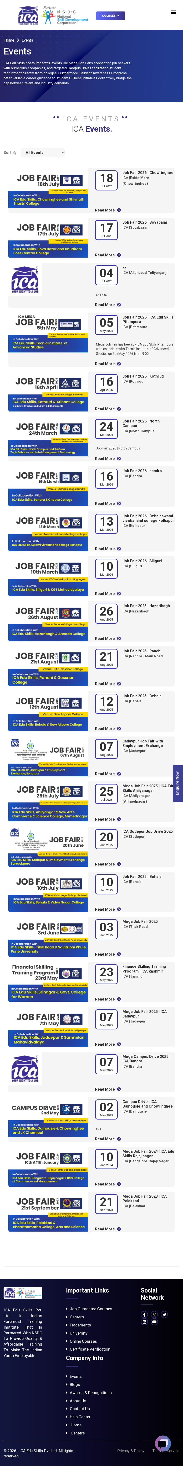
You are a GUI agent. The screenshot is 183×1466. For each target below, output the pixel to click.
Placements (80, 1325)
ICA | (135, 227)
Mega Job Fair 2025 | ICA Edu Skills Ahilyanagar (148, 788)
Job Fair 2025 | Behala (142, 696)
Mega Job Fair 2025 (140, 921)
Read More (105, 210)
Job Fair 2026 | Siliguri (142, 561)
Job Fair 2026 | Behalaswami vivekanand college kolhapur (148, 518)
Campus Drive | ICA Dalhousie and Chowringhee (147, 1104)
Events (76, 1376)
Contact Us (80, 1408)
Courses (109, 15)
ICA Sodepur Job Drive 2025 (147, 831)
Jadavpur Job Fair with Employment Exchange (142, 743)
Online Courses (83, 1341)
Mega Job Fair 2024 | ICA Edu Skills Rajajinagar (148, 1153)
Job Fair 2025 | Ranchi (141, 651)
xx (124, 267)
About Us (78, 1400)
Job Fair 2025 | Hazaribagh (146, 606)
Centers (77, 1317)
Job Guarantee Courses (91, 1308)
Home (9, 40)
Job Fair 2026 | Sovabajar (145, 222)
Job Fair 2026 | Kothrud (143, 376)
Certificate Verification (90, 1349)
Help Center (80, 1416)
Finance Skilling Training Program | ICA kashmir (144, 968)
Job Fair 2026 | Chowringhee (147, 172)
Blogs (75, 1384)
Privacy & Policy (130, 1451)
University (78, 1333)
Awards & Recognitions (91, 1392)
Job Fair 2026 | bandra (142, 471)
